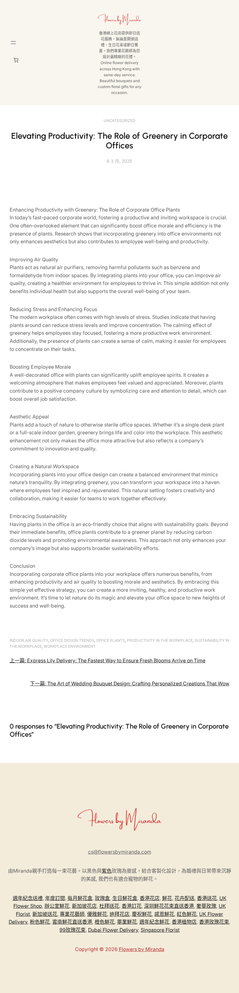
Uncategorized (119, 120)
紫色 (107, 871)
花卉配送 (184, 898)
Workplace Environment (70, 646)
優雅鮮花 (97, 914)
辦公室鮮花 (57, 906)
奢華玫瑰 (206, 906)
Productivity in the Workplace (160, 640)
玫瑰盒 (102, 898)
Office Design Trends (72, 640)
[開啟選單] (13, 42)
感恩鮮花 (164, 914)
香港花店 (150, 898)
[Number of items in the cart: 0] (16, 60)
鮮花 (167, 898)
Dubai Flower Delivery (113, 930)
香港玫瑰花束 (214, 922)
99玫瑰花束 (72, 930)
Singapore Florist (160, 930)
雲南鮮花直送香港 (72, 922)
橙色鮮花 (105, 922)
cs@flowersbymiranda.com (119, 852)
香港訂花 (132, 906)
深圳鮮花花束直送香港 (169, 906)
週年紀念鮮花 (154, 922)
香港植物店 (184, 922)
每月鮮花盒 (80, 898)
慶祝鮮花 (142, 914)
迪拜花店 (119, 914)
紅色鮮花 (187, 914)
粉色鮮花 (40, 922)
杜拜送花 (109, 906)
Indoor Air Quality (29, 640)
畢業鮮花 (127, 922)
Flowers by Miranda (141, 949)
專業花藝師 (72, 914)
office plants (110, 640)
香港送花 (207, 898)
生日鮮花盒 (124, 898)
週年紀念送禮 (28, 898)
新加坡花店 (84, 906)
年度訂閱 (55, 898)
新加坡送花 (44, 914)
